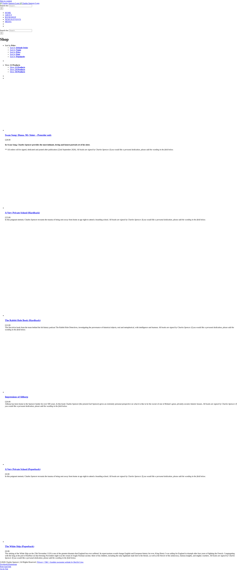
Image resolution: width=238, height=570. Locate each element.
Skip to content (6, 1)
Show (17, 67)
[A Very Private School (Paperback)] (24, 464)
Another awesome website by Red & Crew (67, 562)
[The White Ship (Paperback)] (30, 542)
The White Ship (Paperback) (19, 546)
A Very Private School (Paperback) (22, 469)
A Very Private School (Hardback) (22, 212)
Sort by (19, 48)
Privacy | (41, 562)
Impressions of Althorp (16, 397)
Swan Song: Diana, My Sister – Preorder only (28, 135)
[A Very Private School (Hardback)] (24, 208)
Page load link (5, 567)
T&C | (47, 562)
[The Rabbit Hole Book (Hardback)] (36, 315)
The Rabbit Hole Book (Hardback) (23, 320)
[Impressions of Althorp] (36, 392)
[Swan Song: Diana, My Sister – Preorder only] (21, 130)
